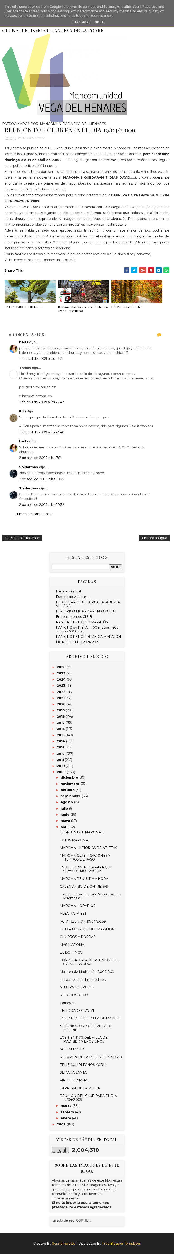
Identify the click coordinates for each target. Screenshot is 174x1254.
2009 (62, 772)
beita (23, 342)
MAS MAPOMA (72, 945)
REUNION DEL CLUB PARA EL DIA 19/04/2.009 (88, 1098)
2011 (61, 760)
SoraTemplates (63, 1244)
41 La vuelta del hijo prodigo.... (83, 980)
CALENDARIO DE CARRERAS (84, 887)
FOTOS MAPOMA (74, 840)
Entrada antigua (154, 538)
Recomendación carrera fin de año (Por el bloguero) (83, 308)
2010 (61, 766)
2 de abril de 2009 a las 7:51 (40, 458)
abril (65, 827)
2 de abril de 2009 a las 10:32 (41, 505)
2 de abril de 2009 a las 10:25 (41, 479)
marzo (66, 1106)
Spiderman (28, 467)
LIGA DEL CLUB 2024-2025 (77, 642)
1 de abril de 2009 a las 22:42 (41, 402)
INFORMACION (33, 138)
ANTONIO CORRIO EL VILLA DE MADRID (86, 1028)
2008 (62, 1124)
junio (65, 815)
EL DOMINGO (71, 952)
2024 (62, 679)
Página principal (68, 591)
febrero (68, 1112)
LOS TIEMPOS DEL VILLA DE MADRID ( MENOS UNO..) (84, 1039)
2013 (61, 747)
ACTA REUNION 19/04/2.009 (83, 921)
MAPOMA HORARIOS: (78, 906)
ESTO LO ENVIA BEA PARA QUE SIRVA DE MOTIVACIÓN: (86, 869)
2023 (61, 685)
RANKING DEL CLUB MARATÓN (82, 622)
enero (66, 1118)
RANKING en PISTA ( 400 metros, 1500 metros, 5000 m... (87, 629)
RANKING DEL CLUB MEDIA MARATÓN (88, 637)
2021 (61, 698)
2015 (61, 735)
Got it (100, 22)
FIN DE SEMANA (73, 1080)
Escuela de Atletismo (72, 597)
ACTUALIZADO (72, 1049)
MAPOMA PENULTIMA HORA (84, 879)
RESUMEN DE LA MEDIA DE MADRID (91, 1057)
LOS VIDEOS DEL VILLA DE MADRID (90, 1018)
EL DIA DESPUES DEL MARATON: (87, 929)
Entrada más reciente (22, 538)
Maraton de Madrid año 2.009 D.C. (87, 972)
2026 (61, 667)
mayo (66, 821)
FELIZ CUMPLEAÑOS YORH (83, 1065)
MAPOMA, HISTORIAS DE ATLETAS (88, 848)
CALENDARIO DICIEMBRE (23, 307)
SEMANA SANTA (73, 1072)
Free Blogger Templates (121, 1244)
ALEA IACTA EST (73, 913)
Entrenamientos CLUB (74, 617)
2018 (61, 717)
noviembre (70, 784)
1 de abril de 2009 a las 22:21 (41, 359)
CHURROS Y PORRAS (77, 937)
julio (65, 808)
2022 (61, 692)
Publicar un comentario (33, 514)
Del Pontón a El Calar (126, 307)
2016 (61, 729)
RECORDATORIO (74, 995)
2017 (61, 723)
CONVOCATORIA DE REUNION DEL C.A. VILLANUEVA (89, 962)
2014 (61, 741)
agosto (67, 802)
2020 (61, 704)
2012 (61, 754)
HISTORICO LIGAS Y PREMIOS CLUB (86, 611)
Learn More (80, 22)
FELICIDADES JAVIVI (77, 1011)
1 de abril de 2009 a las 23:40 (41, 432)
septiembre (71, 796)
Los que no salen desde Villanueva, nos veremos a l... (90, 896)
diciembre (70, 777)
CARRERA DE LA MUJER (80, 1088)
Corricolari (67, 1003)
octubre (68, 790)
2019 (61, 710)
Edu (22, 411)
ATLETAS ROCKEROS (77, 987)
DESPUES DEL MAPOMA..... (82, 832)
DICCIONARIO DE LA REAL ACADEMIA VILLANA (88, 604)
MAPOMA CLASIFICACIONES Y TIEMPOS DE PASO (85, 857)
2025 (61, 673)
